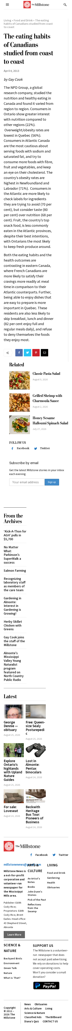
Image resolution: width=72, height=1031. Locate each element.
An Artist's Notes (34, 880)
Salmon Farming (15, 570)
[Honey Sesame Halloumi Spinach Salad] (19, 424)
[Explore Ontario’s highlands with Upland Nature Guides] (14, 750)
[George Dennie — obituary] (14, 711)
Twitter (45, 448)
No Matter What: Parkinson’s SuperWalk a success (12, 554)
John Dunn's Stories (35, 893)
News (27, 1004)
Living (7, 20)
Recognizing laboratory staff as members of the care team (14, 584)
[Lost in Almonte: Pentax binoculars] (36, 750)
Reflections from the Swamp (34, 908)
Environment (11, 963)
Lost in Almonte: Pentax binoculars (34, 766)
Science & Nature (12, 948)
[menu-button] (7, 4)
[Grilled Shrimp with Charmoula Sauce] (19, 402)
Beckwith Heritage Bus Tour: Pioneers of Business (34, 814)
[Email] (44, 352)
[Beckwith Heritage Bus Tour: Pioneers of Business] (36, 796)
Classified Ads (33, 1017)
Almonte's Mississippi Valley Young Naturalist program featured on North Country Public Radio (14, 666)
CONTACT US (50, 1021)
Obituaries (53, 887)
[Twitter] (27, 352)
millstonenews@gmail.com (22, 864)
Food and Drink (23, 20)
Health (51, 882)
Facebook (23, 448)
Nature (8, 973)
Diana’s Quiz (31, 1021)
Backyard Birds (13, 958)
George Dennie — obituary (11, 726)
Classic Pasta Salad (46, 373)
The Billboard (53, 1017)
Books (31, 886)
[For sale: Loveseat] (14, 796)
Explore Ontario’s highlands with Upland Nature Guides (13, 770)
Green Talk (10, 968)
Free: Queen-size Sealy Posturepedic (35, 728)
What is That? (12, 977)
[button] (65, 4)
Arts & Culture (35, 868)
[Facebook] (19, 352)
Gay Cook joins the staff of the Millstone (14, 641)
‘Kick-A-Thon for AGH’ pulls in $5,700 (15, 535)
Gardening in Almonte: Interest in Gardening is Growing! (12, 606)
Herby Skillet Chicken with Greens (13, 625)
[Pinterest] (36, 352)
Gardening (53, 877)
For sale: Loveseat (11, 808)
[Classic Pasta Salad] (19, 380)
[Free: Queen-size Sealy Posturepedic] (36, 711)
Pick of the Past (37, 899)
